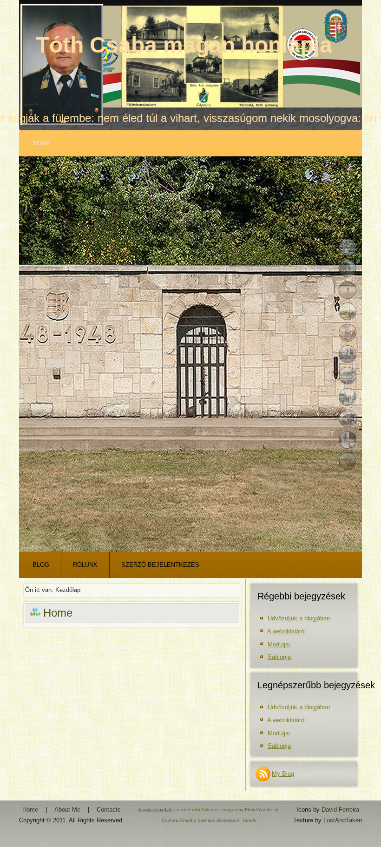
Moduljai (279, 644)
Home (42, 143)
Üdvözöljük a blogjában (299, 618)
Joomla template (155, 809)
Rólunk (85, 564)
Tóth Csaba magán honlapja (184, 45)
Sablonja (279, 656)
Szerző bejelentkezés (160, 564)
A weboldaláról (286, 631)
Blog (41, 564)
